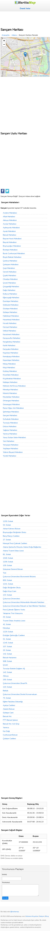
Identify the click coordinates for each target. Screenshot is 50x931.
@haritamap (14, 912)
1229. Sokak (8, 631)
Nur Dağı (6, 731)
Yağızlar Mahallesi (10, 430)
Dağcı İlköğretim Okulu (12, 587)
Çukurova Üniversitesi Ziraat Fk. (15, 683)
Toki (4, 573)
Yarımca (6, 727)
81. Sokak (7, 554)
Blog (47, 916)
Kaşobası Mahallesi (10, 353)
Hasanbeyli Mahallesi (11, 319)
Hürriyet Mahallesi (10, 327)
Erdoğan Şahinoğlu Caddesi (14, 635)
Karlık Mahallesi (9, 345)
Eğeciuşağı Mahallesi (11, 297)
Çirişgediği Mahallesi (11, 286)
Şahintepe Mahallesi (11, 411)
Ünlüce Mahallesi (9, 426)
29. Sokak (7, 650)
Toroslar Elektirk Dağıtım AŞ (14, 668)
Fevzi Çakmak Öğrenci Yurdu (14, 609)
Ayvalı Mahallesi (9, 231)
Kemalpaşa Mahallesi (11, 356)
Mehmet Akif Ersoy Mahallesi (14, 386)
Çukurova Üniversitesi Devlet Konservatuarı (20, 694)
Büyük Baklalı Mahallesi (12, 257)
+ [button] (4, 40)
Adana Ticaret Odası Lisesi (13, 550)
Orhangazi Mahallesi (11, 400)
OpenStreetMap (44, 76)
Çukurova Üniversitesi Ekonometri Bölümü (19, 576)
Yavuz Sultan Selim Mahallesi (14, 437)
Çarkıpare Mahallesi (10, 264)
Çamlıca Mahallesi (10, 261)
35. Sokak (7, 617)
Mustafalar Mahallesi (11, 397)
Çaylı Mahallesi (9, 268)
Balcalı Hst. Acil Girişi (11, 724)
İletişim (41, 916)
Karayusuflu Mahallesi (11, 338)
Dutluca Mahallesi (10, 294)
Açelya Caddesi (9, 705)
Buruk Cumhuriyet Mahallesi (14, 253)
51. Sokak (7, 639)
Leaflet (35, 76)
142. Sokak (7, 654)
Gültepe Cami (8, 712)
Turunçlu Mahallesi (10, 423)
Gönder (5, 898)
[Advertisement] (25, 18)
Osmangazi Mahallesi (11, 404)
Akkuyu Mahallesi (10, 220)
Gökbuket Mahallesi (10, 305)
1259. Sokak (8, 521)
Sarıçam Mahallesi (10, 415)
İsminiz (4, 874)
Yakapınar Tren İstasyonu (13, 613)
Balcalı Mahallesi (9, 235)
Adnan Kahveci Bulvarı (11, 528)
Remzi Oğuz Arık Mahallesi (13, 408)
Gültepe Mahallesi (10, 312)
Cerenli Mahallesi (9, 272)
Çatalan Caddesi (9, 738)
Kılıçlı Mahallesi (9, 367)
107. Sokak (7, 646)
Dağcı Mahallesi (9, 290)
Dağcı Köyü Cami (9, 591)
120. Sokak (7, 687)
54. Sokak (7, 525)
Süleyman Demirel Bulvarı (13, 569)
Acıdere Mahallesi (10, 213)
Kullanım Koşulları (32, 916)
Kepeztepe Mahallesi (11, 360)
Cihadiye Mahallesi (10, 279)
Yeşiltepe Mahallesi (10, 448)
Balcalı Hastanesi (9, 657)
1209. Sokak (8, 561)
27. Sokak (7, 539)
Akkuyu (6, 676)
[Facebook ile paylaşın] (2, 191)
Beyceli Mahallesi (10, 242)
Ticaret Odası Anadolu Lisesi (14, 620)
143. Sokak (7, 672)
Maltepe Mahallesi (10, 382)
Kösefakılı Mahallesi (11, 375)
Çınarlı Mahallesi (9, 283)
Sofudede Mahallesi (11, 419)
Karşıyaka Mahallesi (10, 349)
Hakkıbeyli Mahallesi (11, 316)
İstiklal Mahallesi (9, 330)
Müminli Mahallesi (10, 393)
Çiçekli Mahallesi (9, 275)
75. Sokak (7, 698)
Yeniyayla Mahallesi (10, 445)
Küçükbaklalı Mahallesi (12, 378)
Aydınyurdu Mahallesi (11, 227)
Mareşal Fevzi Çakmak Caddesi (15, 543)
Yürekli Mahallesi (9, 456)
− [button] (4, 44)
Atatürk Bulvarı (9, 709)
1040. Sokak (8, 558)
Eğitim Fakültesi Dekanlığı (13, 701)
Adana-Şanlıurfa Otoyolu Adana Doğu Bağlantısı (22, 547)
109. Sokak (7, 565)
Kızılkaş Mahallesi (10, 371)
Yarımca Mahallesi (10, 434)
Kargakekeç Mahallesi (11, 342)
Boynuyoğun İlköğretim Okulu (14, 532)
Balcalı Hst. (7, 716)
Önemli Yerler (25, 8)
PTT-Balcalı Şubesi (10, 720)
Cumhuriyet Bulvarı (10, 735)
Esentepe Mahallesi (10, 301)
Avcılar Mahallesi (9, 224)
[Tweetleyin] (7, 191)
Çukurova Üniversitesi (11, 598)
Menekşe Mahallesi (10, 389)
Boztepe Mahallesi (10, 249)
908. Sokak (7, 661)
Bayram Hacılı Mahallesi (12, 238)
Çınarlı (5, 665)
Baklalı (5, 690)
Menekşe (6, 628)
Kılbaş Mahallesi (9, 364)
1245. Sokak (8, 642)
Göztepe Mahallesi (10, 308)
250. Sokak (7, 679)
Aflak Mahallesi (9, 216)
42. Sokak (7, 624)
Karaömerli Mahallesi (11, 334)
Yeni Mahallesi (8, 441)
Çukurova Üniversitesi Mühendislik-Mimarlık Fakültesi (23, 602)
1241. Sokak (8, 584)
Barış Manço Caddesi (11, 536)
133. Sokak (7, 595)
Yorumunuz (6, 882)
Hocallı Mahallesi (9, 323)
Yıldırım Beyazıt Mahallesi (13, 452)
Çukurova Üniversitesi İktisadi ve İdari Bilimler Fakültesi (24, 606)
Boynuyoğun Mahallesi (12, 246)
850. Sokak (7, 580)
